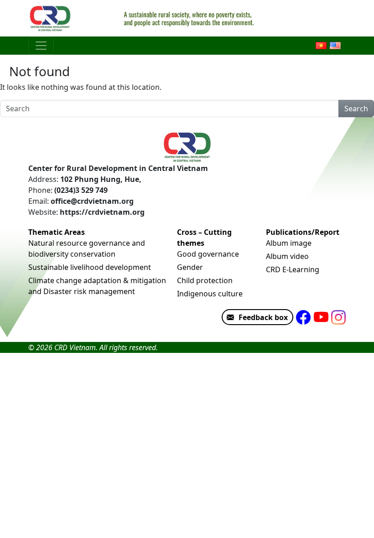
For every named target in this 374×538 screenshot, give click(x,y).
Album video (287, 256)
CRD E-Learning (292, 269)
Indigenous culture (210, 294)
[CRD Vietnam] (51, 18)
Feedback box (263, 317)
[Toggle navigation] (41, 45)
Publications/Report (302, 232)
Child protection (205, 280)
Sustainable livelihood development (89, 267)
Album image (289, 243)
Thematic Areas (56, 232)
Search (356, 108)
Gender (190, 267)
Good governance (208, 254)
